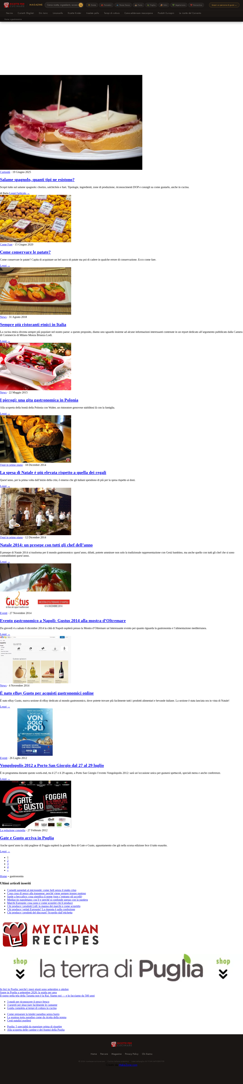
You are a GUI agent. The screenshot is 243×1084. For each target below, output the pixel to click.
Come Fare (6, 244)
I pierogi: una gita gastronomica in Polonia (39, 400)
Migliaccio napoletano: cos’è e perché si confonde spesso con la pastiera (47, 899)
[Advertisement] (121, 48)
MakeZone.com (128, 1065)
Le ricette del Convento (190, 13)
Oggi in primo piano (11, 464)
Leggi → (5, 265)
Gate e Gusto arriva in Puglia (27, 838)
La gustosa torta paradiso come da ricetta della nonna (36, 1017)
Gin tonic (43, 13)
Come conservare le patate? (25, 252)
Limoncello (58, 13)
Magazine (36, 4)
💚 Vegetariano (178, 5)
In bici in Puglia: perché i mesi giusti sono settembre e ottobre (34, 989)
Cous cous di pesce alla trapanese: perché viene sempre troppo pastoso (46, 893)
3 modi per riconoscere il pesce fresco (28, 1001)
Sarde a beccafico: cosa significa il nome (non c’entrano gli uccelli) (44, 896)
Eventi (3, 613)
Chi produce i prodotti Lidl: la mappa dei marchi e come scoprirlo (43, 906)
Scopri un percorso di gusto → (224, 5)
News (3, 316)
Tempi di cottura (112, 13)
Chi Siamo (147, 1054)
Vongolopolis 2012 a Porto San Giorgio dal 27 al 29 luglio (52, 765)
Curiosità (5, 172)
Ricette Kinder (74, 13)
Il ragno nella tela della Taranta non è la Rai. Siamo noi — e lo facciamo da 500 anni (47, 995)
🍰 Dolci (163, 5)
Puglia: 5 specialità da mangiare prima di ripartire (34, 1026)
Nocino (9, 13)
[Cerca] (81, 5)
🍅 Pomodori (106, 5)
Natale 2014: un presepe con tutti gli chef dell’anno (46, 545)
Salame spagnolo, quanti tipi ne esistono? (37, 179)
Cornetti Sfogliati (26, 13)
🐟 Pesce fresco (123, 5)
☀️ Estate (92, 5)
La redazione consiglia (12, 830)
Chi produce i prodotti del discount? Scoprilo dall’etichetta (39, 912)
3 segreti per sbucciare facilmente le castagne (32, 1004)
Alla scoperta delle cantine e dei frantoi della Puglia (36, 1029)
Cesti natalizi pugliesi (19, 1020)
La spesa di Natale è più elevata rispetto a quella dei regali (53, 472)
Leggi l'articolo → (19, 193)
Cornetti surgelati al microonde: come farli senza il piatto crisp (41, 890)
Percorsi (104, 1054)
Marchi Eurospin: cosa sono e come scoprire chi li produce (40, 902)
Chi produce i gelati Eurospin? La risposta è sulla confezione (41, 909)
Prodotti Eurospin (166, 13)
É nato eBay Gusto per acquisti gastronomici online (47, 693)
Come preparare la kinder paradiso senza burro (33, 1014)
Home (6, 19)
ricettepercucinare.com (95, 1061)
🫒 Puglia (151, 5)
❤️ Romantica (196, 5)
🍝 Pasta (138, 5)
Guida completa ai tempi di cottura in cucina (32, 1008)
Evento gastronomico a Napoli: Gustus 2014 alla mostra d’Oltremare (63, 620)
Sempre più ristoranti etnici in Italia (33, 324)
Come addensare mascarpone (139, 13)
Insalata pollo (92, 13)
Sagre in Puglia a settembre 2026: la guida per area (28, 992)
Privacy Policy (131, 1054)
